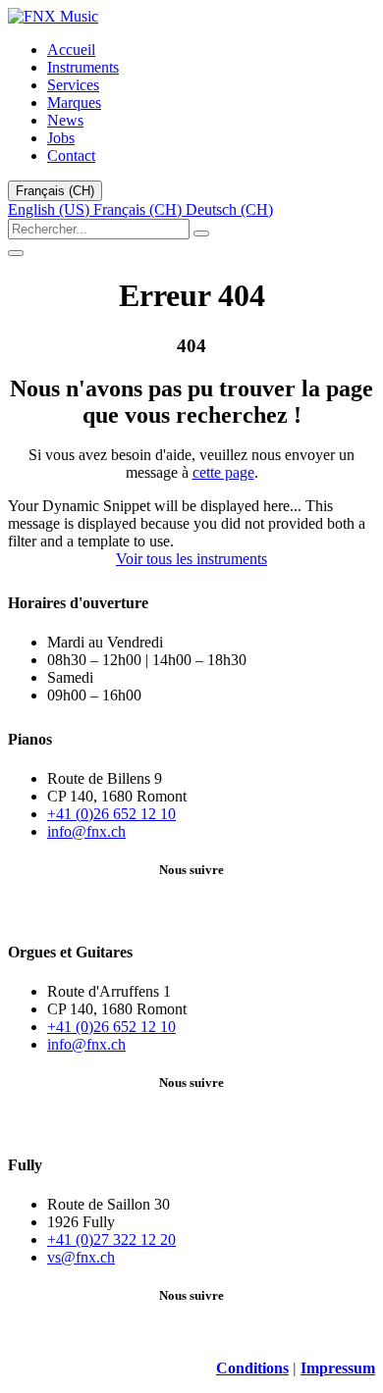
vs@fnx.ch (81, 1257)
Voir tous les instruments (191, 558)
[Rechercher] (201, 233)
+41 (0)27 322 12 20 (111, 1239)
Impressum (338, 1368)
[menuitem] (71, 49)
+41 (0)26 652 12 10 (111, 813)
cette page (223, 472)
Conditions (252, 1368)
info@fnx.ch (86, 831)
